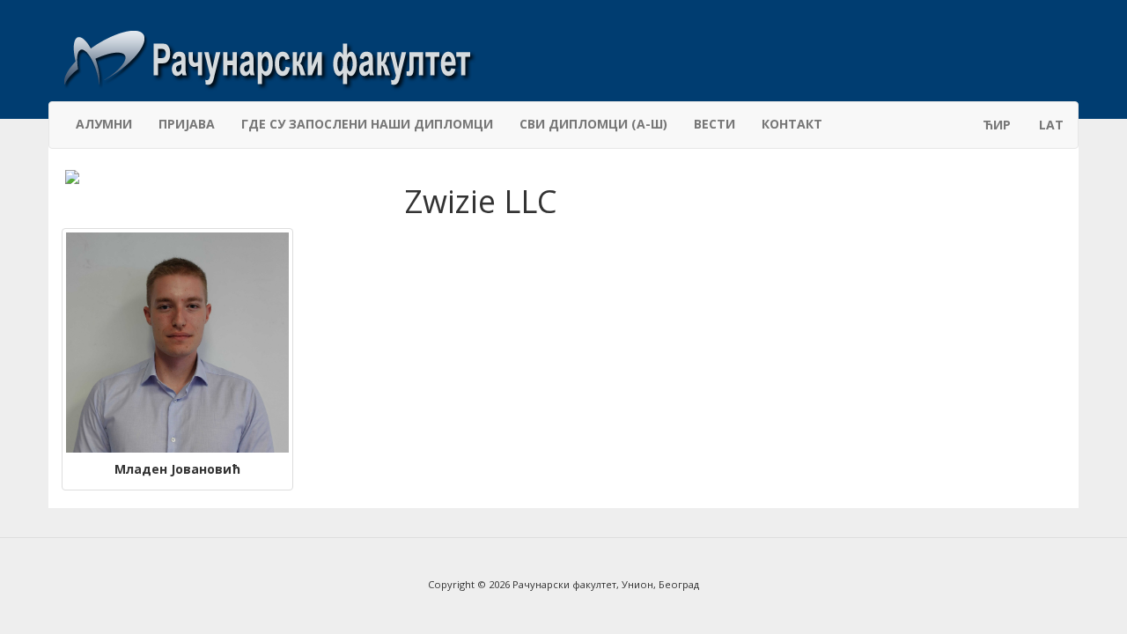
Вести (714, 123)
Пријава (186, 123)
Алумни (104, 123)
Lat (1051, 124)
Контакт (792, 123)
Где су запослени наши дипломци (367, 123)
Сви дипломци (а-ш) (593, 123)
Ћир (997, 124)
